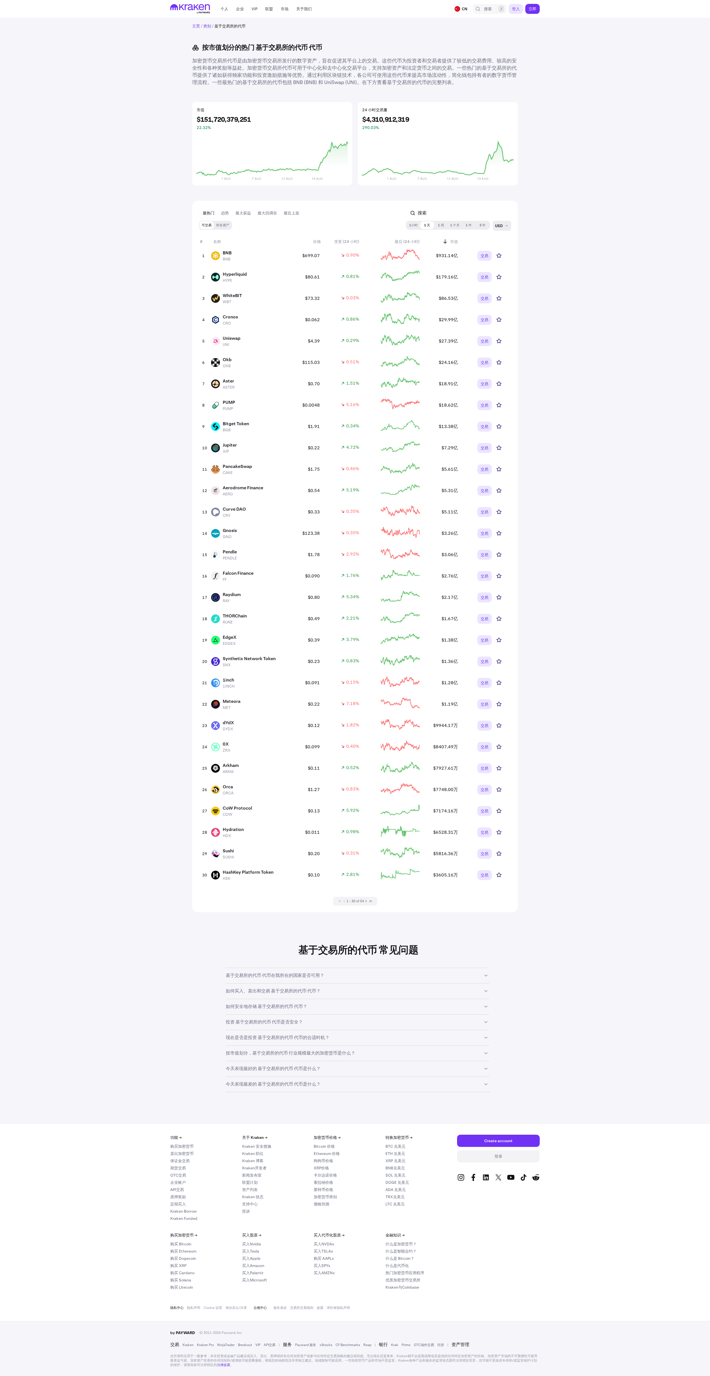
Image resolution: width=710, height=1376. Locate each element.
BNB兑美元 (395, 1167)
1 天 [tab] (427, 225)
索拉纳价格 (323, 1182)
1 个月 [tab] (455, 225)
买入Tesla (250, 1251)
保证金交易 (180, 1160)
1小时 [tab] (413, 225)
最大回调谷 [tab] (267, 213)
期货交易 (178, 1167)
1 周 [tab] (441, 225)
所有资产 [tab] (222, 225)
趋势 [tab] (225, 213)
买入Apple (251, 1258)
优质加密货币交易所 (403, 1280)
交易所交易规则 (301, 1308)
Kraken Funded (183, 1218)
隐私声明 (193, 1308)
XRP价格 (321, 1167)
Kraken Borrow (183, 1211)
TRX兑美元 (395, 1196)
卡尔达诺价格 (325, 1175)
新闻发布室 (252, 1175)
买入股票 (251, 1235)
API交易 (177, 1189)
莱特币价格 (323, 1189)
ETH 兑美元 (395, 1153)
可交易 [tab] (207, 225)
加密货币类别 (325, 1196)
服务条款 (280, 1308)
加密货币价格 (327, 1137)
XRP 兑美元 (395, 1160)
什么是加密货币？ (401, 1243)
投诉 (246, 1211)
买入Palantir (252, 1272)
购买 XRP (178, 1265)
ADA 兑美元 (396, 1189)
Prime (406, 1345)
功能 (176, 1137)
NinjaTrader (226, 1345)
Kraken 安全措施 (256, 1146)
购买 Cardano (182, 1272)
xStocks (326, 1345)
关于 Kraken (254, 1137)
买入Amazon (253, 1265)
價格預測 (321, 1204)
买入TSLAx (323, 1251)
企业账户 (178, 1182)
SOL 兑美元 (395, 1175)
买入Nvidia (251, 1243)
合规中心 (260, 1308)
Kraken (188, 1345)
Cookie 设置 (213, 1308)
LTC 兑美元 (395, 1204)
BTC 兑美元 (395, 1146)
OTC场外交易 (424, 1345)
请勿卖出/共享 (236, 1308)
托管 (440, 1345)
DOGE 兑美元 (397, 1182)
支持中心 (250, 1204)
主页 (196, 26)
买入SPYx (322, 1265)
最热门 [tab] (208, 213)
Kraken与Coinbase (402, 1287)
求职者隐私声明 (338, 1308)
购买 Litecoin (181, 1287)
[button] (224, 9)
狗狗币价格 (323, 1160)
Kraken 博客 (252, 1160)
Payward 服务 (305, 1345)
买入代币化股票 (329, 1235)
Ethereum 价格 (327, 1153)
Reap (367, 1345)
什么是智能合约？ (401, 1251)
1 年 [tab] (469, 225)
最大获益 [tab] (243, 213)
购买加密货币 (182, 1146)
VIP (257, 1345)
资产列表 (250, 1189)
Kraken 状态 (252, 1196)
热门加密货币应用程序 (405, 1272)
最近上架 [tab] (291, 213)
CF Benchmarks (348, 1345)
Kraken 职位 (252, 1153)
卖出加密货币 (182, 1153)
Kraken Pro (205, 1345)
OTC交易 (178, 1175)
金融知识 (395, 1235)
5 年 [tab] (483, 225)
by (182, 1332)
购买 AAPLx (324, 1258)
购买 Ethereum (183, 1251)
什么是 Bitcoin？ (400, 1258)
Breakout (245, 1345)
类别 (207, 26)
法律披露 (223, 1365)
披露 (320, 1308)
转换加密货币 (399, 1137)
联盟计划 (250, 1182)
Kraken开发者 (254, 1167)
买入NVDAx (324, 1243)
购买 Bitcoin (180, 1243)
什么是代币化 (397, 1265)
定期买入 (178, 1204)
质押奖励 (178, 1196)
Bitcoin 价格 (324, 1146)
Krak (394, 1345)
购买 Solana (180, 1280)
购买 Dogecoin (183, 1258)
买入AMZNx (324, 1272)
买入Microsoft (254, 1280)
